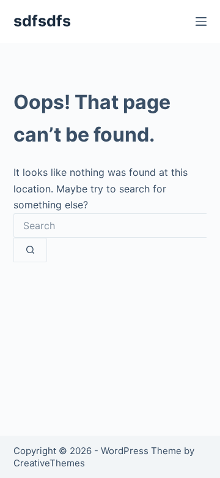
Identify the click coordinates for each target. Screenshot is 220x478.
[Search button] (30, 250)
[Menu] (201, 21)
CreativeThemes (49, 463)
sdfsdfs (42, 21)
